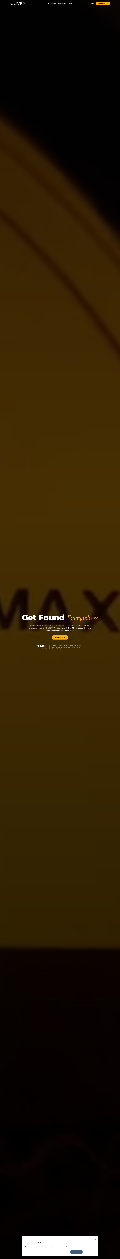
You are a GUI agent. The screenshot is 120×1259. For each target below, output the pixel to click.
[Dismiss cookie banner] (95, 1240)
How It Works (52, 3)
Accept (76, 1252)
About (70, 3)
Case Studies (62, 3)
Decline (89, 1252)
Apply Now (102, 3)
